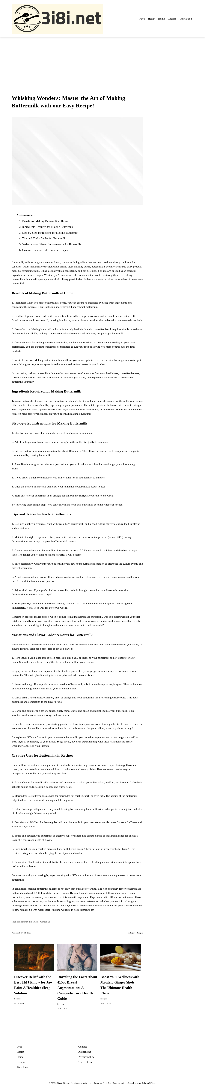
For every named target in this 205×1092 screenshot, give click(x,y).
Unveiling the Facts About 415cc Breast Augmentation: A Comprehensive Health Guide (77, 987)
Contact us (45, 921)
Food (142, 18)
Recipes (172, 18)
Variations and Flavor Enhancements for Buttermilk (51, 244)
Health (151, 18)
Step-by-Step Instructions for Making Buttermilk (50, 232)
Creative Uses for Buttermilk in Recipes (45, 250)
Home (161, 18)
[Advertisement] (102, 60)
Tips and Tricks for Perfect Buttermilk (44, 238)
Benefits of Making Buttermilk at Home (45, 221)
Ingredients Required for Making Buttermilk (47, 226)
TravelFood (185, 18)
